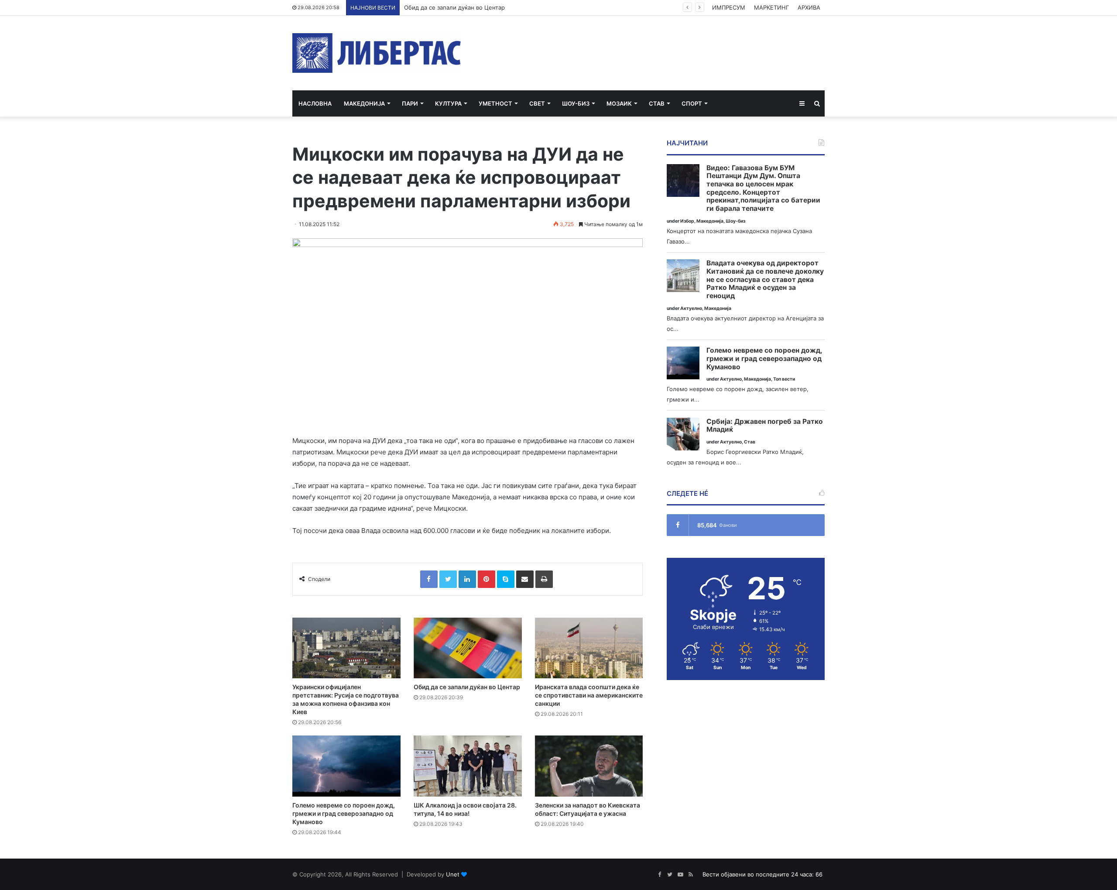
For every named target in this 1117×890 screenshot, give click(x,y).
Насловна (315, 103)
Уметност (495, 103)
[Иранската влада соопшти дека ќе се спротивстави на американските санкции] (589, 648)
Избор (687, 221)
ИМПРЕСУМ (728, 7)
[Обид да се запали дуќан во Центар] (468, 648)
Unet (452, 874)
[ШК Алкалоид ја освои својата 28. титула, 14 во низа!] (468, 766)
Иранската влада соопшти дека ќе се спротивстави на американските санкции (589, 695)
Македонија (364, 103)
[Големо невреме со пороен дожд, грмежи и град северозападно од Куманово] (346, 766)
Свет (537, 103)
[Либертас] (376, 53)
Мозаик (619, 103)
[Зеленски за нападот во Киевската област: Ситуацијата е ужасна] (589, 766)
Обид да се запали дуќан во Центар (454, 7)
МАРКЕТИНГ (771, 7)
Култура (448, 103)
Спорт (692, 103)
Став (657, 103)
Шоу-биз (575, 103)
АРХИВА (809, 7)
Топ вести (784, 379)
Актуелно (691, 308)
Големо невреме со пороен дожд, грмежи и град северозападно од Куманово (343, 813)
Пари (410, 103)
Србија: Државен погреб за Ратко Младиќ (764, 426)
